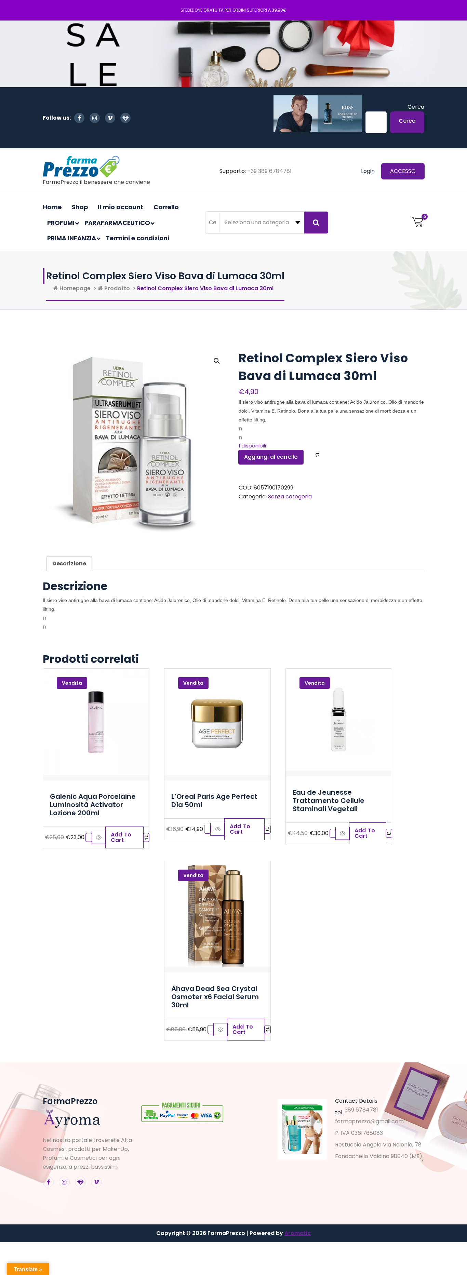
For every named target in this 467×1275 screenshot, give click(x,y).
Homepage (74, 288)
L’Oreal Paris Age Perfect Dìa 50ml (214, 800)
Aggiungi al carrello (271, 457)
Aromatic (297, 1233)
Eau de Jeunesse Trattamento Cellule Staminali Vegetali (328, 801)
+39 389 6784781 (269, 171)
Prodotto (116, 288)
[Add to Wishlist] (308, 455)
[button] (217, 361)
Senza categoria (290, 496)
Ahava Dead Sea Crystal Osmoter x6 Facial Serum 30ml (215, 997)
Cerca (416, 107)
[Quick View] (99, 837)
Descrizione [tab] (69, 563)
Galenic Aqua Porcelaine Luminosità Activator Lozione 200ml (93, 805)
